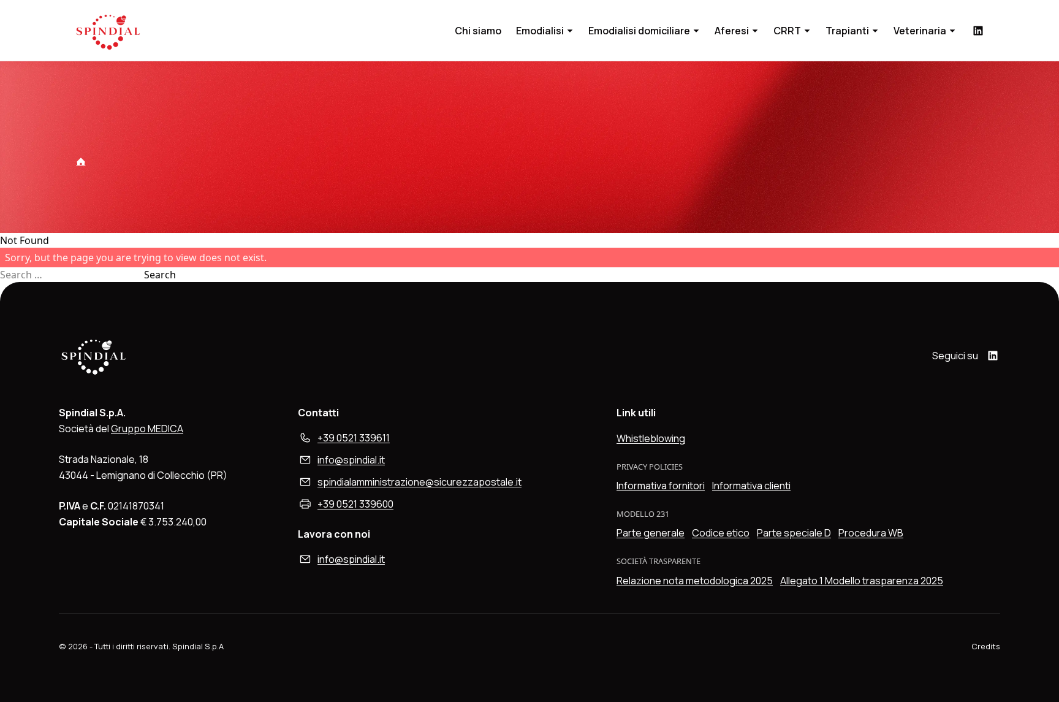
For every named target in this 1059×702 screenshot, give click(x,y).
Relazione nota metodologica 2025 (695, 580)
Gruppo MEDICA (147, 428)
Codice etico (721, 533)
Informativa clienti (751, 485)
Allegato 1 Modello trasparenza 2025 (861, 580)
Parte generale (651, 533)
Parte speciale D (794, 533)
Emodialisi (540, 30)
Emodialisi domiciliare (639, 30)
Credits (985, 646)
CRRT (787, 30)
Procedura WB (870, 533)
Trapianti (847, 30)
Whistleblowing (651, 438)
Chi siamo (478, 30)
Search (160, 274)
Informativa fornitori (661, 485)
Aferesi (732, 30)
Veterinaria (920, 30)
